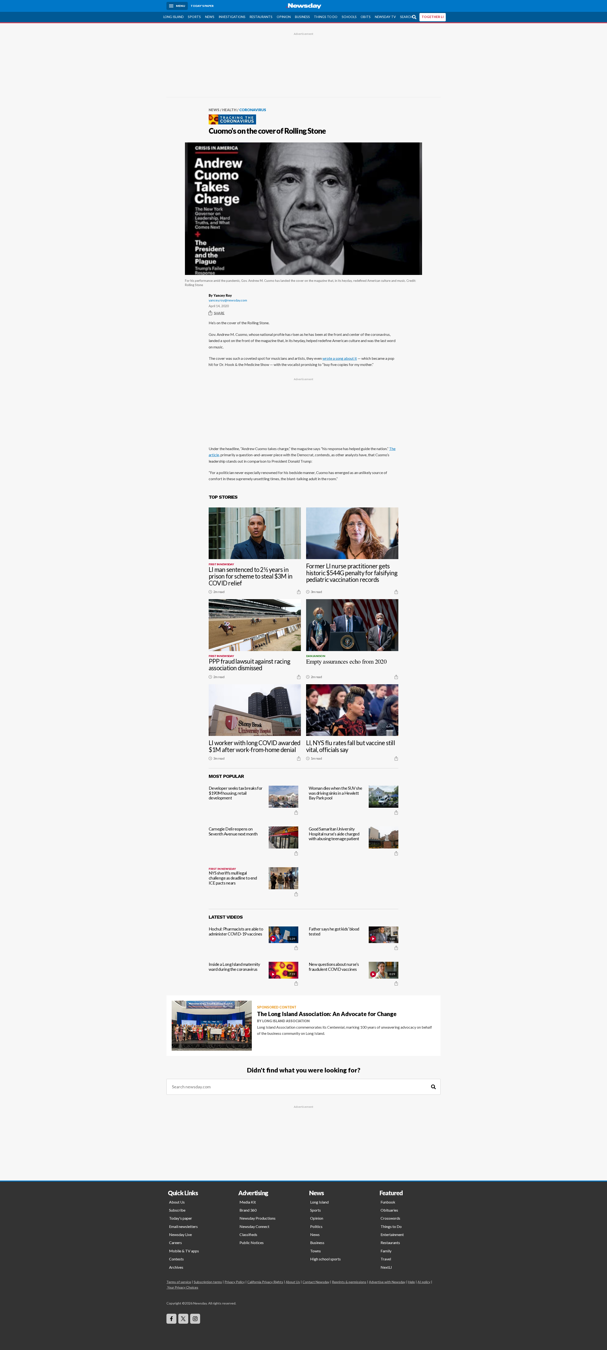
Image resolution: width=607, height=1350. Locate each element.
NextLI (386, 1267)
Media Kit (247, 1202)
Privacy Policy (235, 1282)
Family (386, 1251)
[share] (299, 592)
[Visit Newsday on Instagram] (195, 1319)
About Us (177, 1202)
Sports (194, 17)
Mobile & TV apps (184, 1251)
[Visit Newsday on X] (183, 1319)
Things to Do (325, 17)
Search (406, 17)
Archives (176, 1267)
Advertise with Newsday (387, 1282)
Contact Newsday (316, 1282)
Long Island (173, 17)
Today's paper (180, 1218)
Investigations (232, 17)
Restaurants (260, 17)
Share (219, 313)
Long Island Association (286, 1021)
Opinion (284, 17)
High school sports (325, 1259)
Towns (315, 1251)
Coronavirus (252, 110)
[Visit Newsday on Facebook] (171, 1319)
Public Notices (251, 1242)
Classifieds (248, 1234)
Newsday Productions (257, 1218)
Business (302, 17)
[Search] (433, 1087)
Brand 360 (248, 1210)
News (209, 17)
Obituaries (389, 1210)
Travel (386, 1259)
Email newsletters (183, 1226)
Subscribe (177, 1210)
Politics (316, 1226)
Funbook (388, 1202)
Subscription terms (208, 1282)
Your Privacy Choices (182, 1287)
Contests (176, 1259)
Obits (366, 17)
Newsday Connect (254, 1226)
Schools (349, 17)
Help (411, 1282)
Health (229, 110)
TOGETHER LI (433, 17)
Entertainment (392, 1234)
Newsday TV (385, 17)
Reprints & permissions (349, 1282)
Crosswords (390, 1218)
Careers (175, 1242)
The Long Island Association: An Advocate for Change (326, 1013)
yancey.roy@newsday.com (228, 300)
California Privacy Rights (265, 1282)
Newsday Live (180, 1234)
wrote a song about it (339, 358)
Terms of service (178, 1282)
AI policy (424, 1282)
